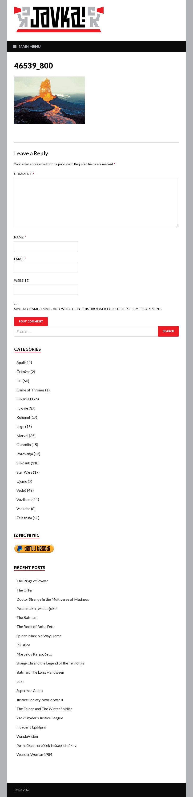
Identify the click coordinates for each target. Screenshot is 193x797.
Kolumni (23, 417)
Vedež (21, 490)
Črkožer (23, 371)
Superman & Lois (29, 690)
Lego (20, 426)
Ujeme (21, 481)
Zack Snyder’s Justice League (39, 718)
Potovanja (24, 453)
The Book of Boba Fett (35, 626)
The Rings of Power (32, 581)
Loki (20, 681)
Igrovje (22, 408)
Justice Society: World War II (39, 699)
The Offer (24, 590)
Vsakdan (23, 508)
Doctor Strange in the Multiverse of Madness (52, 599)
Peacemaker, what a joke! (36, 608)
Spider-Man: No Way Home (38, 635)
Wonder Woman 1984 (34, 754)
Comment (24, 174)
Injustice (23, 645)
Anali (20, 362)
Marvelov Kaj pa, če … (34, 654)
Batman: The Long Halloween (40, 672)
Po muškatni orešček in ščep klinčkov (46, 745)
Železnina (24, 517)
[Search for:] (96, 331)
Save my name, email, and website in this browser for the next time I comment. (88, 309)
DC (19, 380)
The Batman (26, 617)
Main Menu (30, 46)
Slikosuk (23, 463)
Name (20, 237)
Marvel (22, 435)
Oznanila (23, 444)
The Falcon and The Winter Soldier (44, 708)
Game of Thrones (30, 390)
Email (20, 259)
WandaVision (27, 736)
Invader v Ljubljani (31, 727)
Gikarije (22, 399)
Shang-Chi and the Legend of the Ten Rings (50, 663)
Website (21, 280)
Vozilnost (24, 499)
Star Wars (24, 472)
